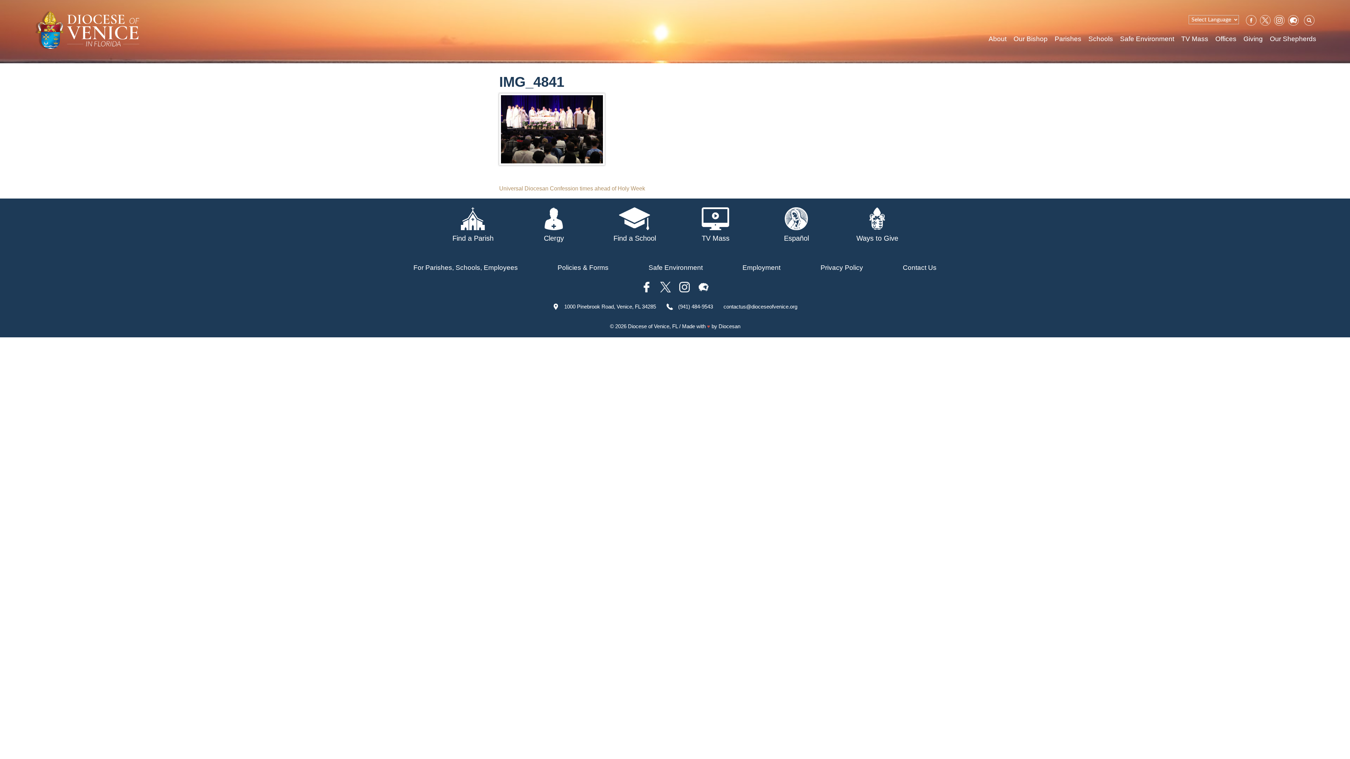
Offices (1225, 39)
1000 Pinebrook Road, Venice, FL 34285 (610, 307)
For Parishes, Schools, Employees (465, 267)
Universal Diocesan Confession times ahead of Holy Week (572, 189)
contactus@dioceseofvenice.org (760, 307)
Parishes (1068, 39)
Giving (1253, 39)
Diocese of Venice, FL (653, 326)
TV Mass (1194, 39)
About (998, 39)
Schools (1100, 39)
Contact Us (920, 267)
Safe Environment (1147, 39)
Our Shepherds (1293, 39)
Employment (761, 267)
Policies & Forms (583, 267)
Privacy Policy (842, 267)
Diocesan (729, 326)
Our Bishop (1031, 39)
